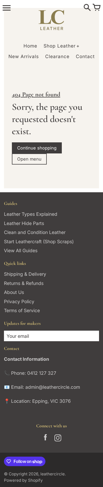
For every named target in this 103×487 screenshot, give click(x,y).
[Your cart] (96, 8)
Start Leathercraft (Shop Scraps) (39, 241)
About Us (14, 292)
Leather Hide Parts (24, 223)
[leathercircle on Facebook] (45, 439)
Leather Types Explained (30, 214)
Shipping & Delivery (25, 274)
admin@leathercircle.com (52, 387)
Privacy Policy (19, 301)
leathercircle (52, 473)
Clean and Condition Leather (34, 232)
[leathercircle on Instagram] (58, 439)
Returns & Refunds (24, 283)
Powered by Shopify (23, 480)
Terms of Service (22, 310)
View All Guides (21, 250)
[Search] (87, 8)
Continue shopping (37, 148)
